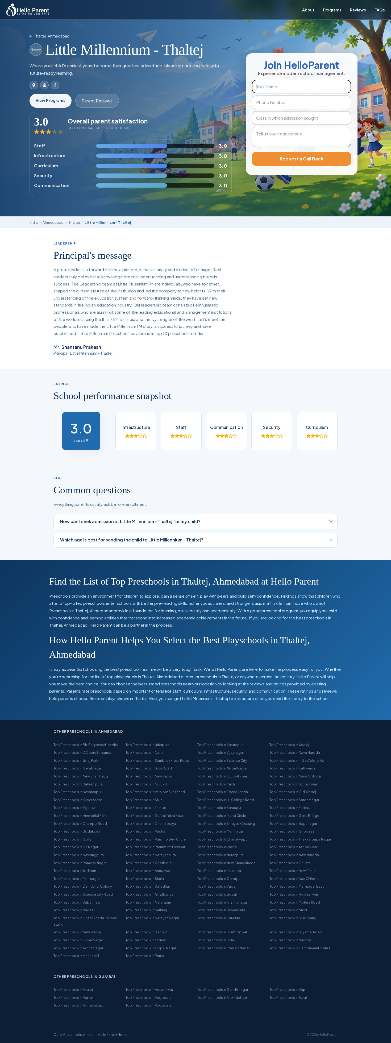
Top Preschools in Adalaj (289, 745)
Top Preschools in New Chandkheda (226, 863)
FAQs (380, 9)
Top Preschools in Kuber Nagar (78, 940)
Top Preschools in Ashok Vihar (293, 847)
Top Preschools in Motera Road (294, 902)
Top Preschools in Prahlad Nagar (223, 948)
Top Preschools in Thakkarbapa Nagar (300, 839)
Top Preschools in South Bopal (222, 932)
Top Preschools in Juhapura (147, 745)
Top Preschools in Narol (145, 752)
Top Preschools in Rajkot (73, 997)
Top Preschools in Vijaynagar (220, 752)
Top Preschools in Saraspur (219, 807)
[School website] (44, 85)
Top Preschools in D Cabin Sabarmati (83, 752)
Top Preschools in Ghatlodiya (149, 894)
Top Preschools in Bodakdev (76, 831)
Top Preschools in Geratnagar (77, 768)
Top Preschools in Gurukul (146, 784)
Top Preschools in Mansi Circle (221, 815)
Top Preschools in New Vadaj (149, 776)
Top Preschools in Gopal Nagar (151, 948)
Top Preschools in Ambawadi (149, 870)
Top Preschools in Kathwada (292, 768)
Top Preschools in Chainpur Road (80, 823)
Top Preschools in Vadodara (149, 997)
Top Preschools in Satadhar (148, 886)
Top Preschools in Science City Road (83, 894)
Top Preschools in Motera (289, 807)
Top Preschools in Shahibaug (292, 918)
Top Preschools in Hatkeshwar (293, 894)
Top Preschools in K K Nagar (75, 847)
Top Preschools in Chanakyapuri (223, 839)
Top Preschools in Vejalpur (74, 807)
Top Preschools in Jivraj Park (75, 760)
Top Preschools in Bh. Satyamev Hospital (86, 745)
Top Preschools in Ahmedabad (78, 1005)
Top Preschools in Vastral (146, 831)
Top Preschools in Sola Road (149, 768)
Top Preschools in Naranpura (220, 855)
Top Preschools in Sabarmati (76, 902)
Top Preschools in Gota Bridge (294, 815)
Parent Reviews (97, 101)
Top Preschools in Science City (222, 760)
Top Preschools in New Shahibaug (80, 776)
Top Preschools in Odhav (146, 940)
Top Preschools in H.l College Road (225, 800)
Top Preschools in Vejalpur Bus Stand (155, 792)
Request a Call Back (301, 159)
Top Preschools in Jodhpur (74, 870)
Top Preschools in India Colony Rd (296, 760)
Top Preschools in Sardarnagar (294, 800)
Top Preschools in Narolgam (148, 902)
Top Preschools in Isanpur (146, 932)
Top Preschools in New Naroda (294, 855)
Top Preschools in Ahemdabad (222, 997)
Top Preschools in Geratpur (219, 878)
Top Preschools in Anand (73, 989)
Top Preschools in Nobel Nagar (222, 768)
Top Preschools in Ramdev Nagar (80, 863)
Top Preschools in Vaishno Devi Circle (156, 839)
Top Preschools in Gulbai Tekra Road (155, 815)
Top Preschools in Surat (288, 997)
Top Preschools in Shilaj (144, 800)
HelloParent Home (112, 1034)
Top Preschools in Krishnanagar (222, 902)
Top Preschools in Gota (72, 839)
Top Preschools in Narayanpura (151, 855)
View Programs (50, 100)
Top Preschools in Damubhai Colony (82, 886)
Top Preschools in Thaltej (146, 807)
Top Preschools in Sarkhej (146, 910)
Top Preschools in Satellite (218, 918)
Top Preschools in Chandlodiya (151, 823)
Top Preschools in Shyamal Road (295, 932)
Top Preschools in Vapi (287, 989)
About (308, 9)
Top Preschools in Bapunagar (293, 823)
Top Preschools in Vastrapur (220, 745)
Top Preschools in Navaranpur (77, 792)
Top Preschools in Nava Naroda (294, 752)
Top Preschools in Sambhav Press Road (157, 760)
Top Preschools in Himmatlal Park (80, 815)
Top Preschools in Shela (145, 878)
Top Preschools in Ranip (145, 956)
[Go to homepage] (27, 9)
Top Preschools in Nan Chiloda (294, 878)
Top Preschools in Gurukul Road (222, 776)
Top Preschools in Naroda (290, 940)
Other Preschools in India (73, 1034)
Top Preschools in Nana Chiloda (295, 776)
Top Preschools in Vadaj (216, 886)
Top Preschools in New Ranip (292, 870)
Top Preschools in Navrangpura (78, 855)
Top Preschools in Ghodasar (292, 831)
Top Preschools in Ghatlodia (149, 863)
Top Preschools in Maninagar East (296, 886)
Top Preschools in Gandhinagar (222, 989)
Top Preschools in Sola (215, 940)
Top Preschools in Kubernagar (77, 800)
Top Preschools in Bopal (217, 894)
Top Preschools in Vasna (217, 847)
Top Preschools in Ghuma (289, 863)
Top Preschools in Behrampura (78, 784)
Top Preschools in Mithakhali (76, 956)
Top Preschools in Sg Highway (293, 784)
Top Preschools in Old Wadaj (292, 792)
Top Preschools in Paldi (216, 784)
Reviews (358, 9)
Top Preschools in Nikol (288, 910)
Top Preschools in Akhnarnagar (78, 948)
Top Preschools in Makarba (219, 870)
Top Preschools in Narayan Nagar (152, 918)
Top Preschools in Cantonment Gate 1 (299, 948)
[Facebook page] (55, 85)
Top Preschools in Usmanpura (221, 910)
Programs (332, 9)
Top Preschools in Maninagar (76, 878)
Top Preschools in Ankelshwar (149, 989)
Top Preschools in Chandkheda (222, 792)
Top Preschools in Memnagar (220, 831)
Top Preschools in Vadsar (73, 910)
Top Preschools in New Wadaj (77, 932)
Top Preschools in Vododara (149, 1005)
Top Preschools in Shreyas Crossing (226, 823)
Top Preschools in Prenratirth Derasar (155, 847)
